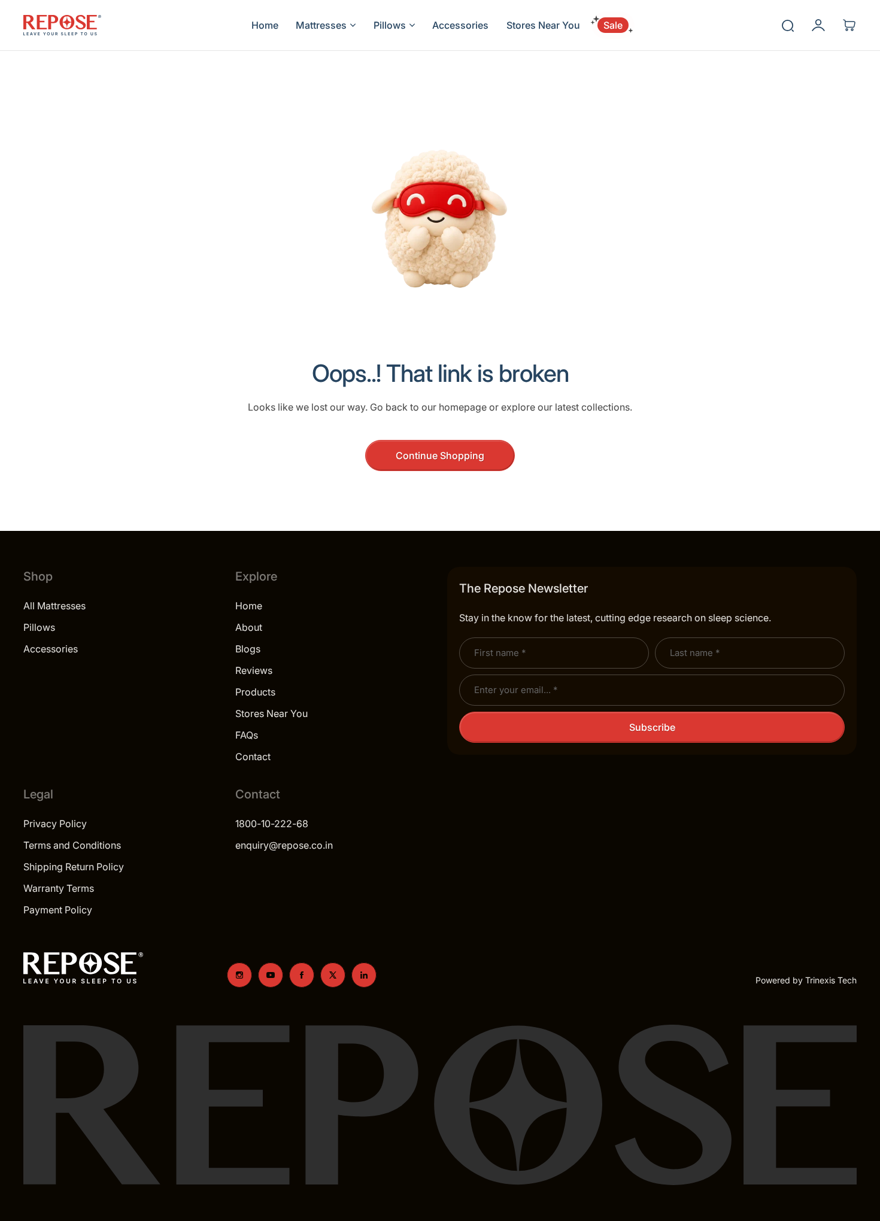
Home (248, 606)
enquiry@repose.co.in (284, 845)
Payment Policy (57, 910)
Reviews (253, 670)
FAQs (246, 735)
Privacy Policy (55, 824)
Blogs (247, 649)
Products (255, 692)
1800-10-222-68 (271, 824)
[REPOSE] (62, 25)
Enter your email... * (515, 689)
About (248, 627)
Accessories (50, 649)
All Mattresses (54, 606)
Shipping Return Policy (73, 867)
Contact (253, 757)
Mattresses (321, 25)
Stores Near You (271, 713)
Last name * (695, 652)
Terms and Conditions (72, 845)
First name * (500, 652)
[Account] (818, 25)
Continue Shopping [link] (440, 455)
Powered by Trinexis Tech (806, 980)
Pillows (390, 25)
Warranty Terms (58, 888)
